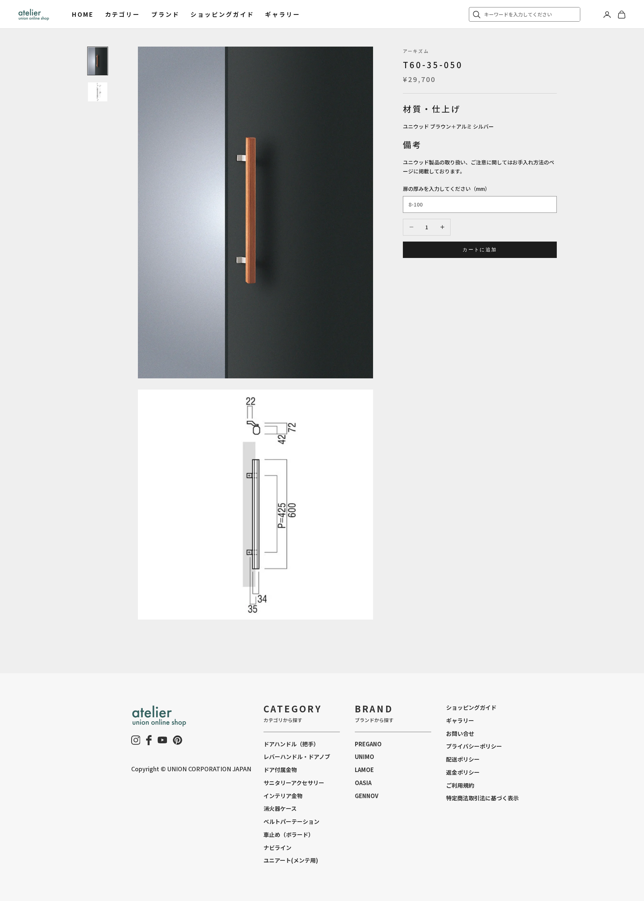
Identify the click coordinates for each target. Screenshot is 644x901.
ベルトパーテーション (291, 821)
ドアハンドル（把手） (291, 744)
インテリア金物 (283, 796)
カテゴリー (122, 14)
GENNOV (366, 796)
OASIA (363, 783)
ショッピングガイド (222, 14)
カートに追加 (480, 249)
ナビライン (277, 847)
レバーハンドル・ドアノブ (296, 756)
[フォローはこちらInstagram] (136, 740)
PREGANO (368, 744)
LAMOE (364, 770)
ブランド (165, 14)
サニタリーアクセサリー (293, 783)
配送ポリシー (463, 759)
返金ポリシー (463, 772)
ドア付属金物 (280, 770)
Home (83, 14)
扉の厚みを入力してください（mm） (446, 188)
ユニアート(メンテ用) (290, 860)
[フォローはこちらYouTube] (162, 740)
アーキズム (416, 51)
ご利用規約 (460, 785)
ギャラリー (282, 14)
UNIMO (364, 756)
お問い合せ (460, 733)
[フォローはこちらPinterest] (177, 740)
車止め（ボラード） (288, 834)
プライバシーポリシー (474, 746)
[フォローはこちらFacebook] (149, 740)
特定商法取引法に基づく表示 (482, 798)
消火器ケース (280, 808)
